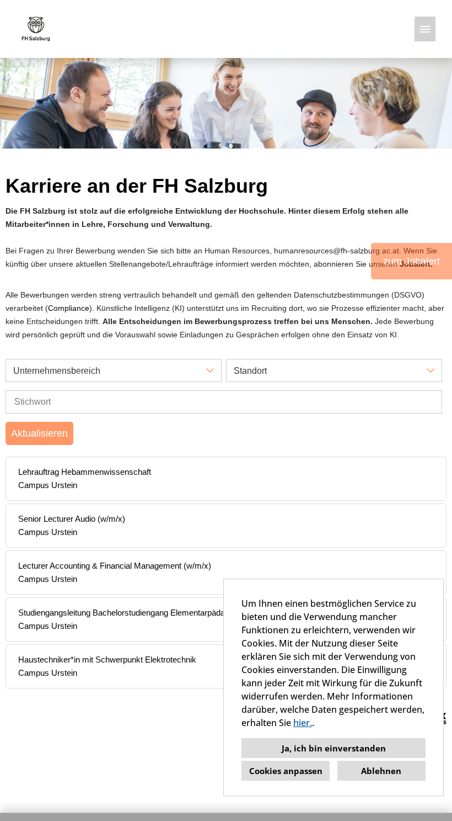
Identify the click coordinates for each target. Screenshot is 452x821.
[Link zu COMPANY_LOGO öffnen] (36, 29)
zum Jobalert (411, 261)
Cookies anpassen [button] (285, 770)
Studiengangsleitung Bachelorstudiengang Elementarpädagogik (131, 612)
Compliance (68, 308)
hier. (302, 723)
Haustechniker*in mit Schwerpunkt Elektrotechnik (107, 659)
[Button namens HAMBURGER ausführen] (425, 29)
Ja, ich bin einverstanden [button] (334, 748)
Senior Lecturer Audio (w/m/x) (71, 518)
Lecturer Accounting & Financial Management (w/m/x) (114, 565)
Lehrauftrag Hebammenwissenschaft (84, 471)
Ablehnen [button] (381, 770)
